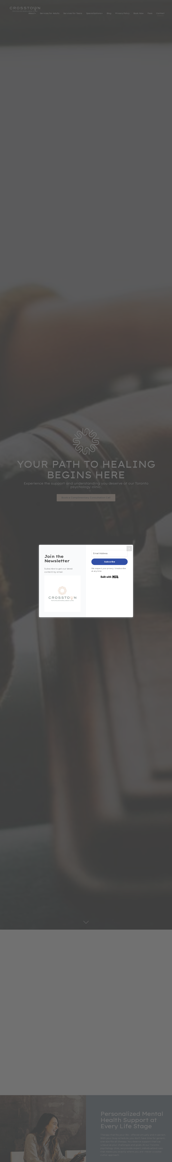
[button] (62, 593)
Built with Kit (110, 576)
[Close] (129, 548)
